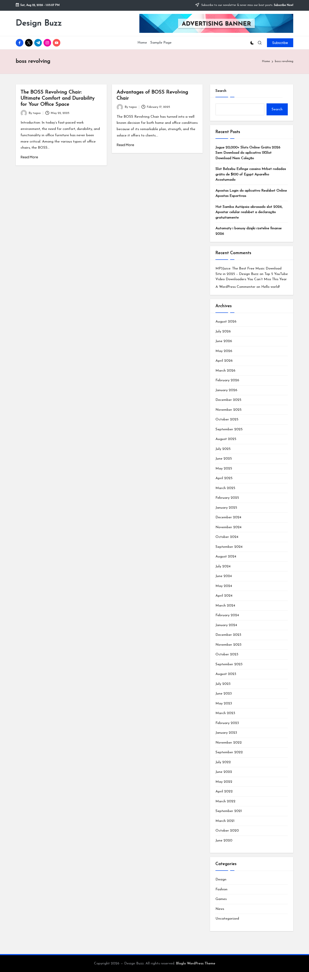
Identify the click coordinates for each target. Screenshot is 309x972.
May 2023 (223, 703)
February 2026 (227, 380)
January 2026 (226, 390)
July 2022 (223, 762)
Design (220, 879)
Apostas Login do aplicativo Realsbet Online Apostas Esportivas (251, 193)
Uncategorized (227, 918)
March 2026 (225, 370)
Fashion (221, 889)
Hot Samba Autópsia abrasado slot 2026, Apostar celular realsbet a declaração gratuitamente (249, 212)
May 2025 (223, 468)
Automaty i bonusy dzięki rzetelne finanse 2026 (248, 231)
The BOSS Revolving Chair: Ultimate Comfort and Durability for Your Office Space (58, 98)
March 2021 (224, 821)
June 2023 (223, 693)
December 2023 (228, 635)
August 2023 (225, 674)
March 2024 (225, 605)
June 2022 (223, 772)
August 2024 (225, 556)
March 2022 (225, 801)
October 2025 (226, 419)
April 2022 (224, 791)
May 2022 (223, 782)
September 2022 (229, 752)
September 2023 (229, 664)
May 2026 (223, 351)
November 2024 (228, 527)
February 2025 (227, 498)
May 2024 (223, 586)
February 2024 (227, 615)
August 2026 (225, 321)
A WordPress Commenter (235, 287)
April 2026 (224, 361)
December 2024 (228, 517)
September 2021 (228, 811)
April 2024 (223, 595)
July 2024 (223, 566)
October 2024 (226, 537)
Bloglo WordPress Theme (195, 963)
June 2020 (223, 840)
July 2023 (223, 684)
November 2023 (228, 645)
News (219, 909)
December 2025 (228, 400)
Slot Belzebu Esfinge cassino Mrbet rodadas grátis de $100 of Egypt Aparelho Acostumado (250, 174)
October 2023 (226, 654)
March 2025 (225, 488)
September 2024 (229, 547)
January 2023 (226, 733)
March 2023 (225, 713)
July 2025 (223, 449)
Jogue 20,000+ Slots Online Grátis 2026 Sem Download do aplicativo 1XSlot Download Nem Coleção (247, 153)
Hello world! (270, 287)
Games (221, 899)
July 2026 (223, 331)
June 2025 (223, 458)
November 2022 (228, 742)
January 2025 (226, 507)
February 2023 (227, 723)
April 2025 (223, 478)
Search (220, 91)
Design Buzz (39, 23)
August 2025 (225, 439)
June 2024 (223, 576)
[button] (280, 42)
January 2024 (226, 625)
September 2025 (229, 429)
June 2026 (223, 341)
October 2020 (227, 830)
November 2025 (228, 410)
